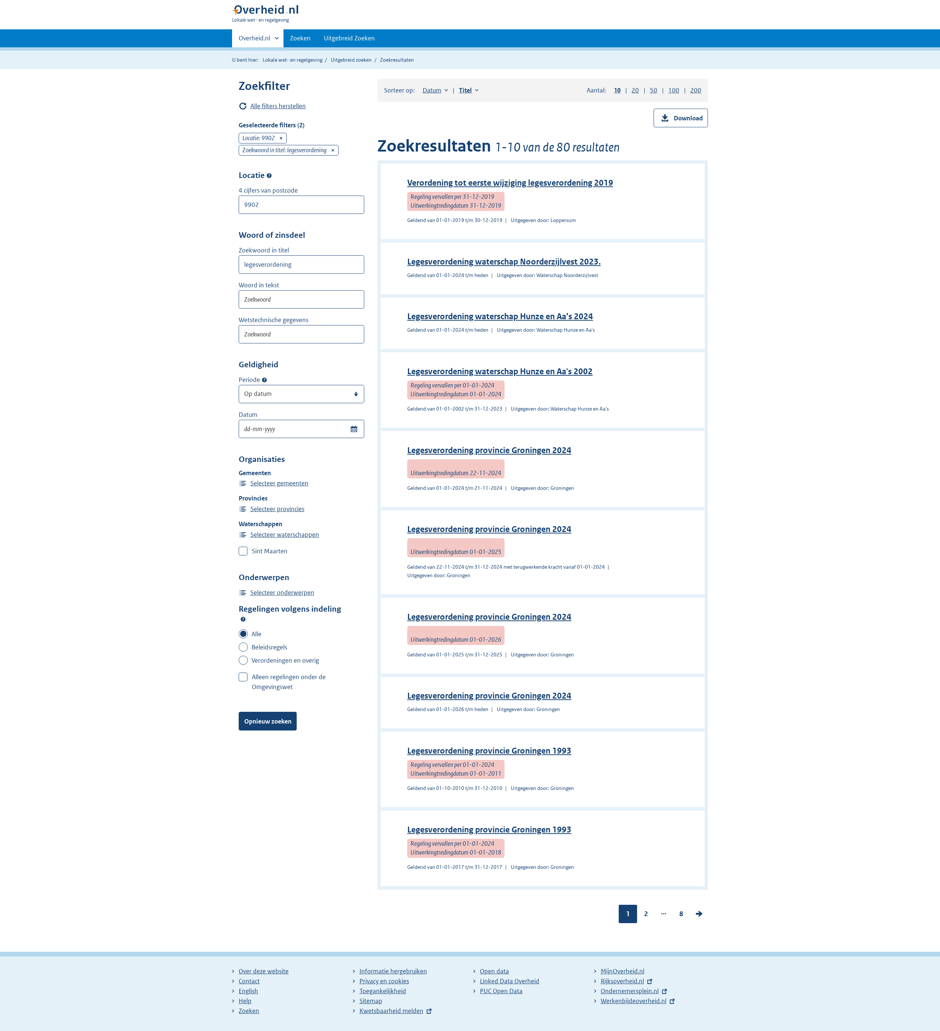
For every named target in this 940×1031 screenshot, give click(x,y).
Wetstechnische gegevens (273, 320)
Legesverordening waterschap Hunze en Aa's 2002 (500, 371)
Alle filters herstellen (278, 106)
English (248, 991)
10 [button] (617, 90)
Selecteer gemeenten (279, 483)
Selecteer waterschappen (284, 535)
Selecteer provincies (277, 509)
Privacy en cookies (384, 981)
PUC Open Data (501, 991)
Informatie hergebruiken (393, 971)
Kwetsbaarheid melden (391, 1011)
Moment (264, 380)
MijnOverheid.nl (622, 971)
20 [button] (635, 90)
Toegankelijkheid (382, 991)
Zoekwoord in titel (264, 250)
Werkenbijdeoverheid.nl (633, 1001)
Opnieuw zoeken (268, 721)
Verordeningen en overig (285, 660)
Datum (248, 414)
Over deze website (264, 971)
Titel (468, 90)
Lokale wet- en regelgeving (292, 60)
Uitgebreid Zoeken (349, 38)
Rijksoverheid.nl (622, 981)
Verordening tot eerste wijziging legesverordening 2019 (510, 183)
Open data (494, 971)
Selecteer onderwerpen (282, 593)
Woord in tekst (259, 285)
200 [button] (695, 90)
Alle (256, 634)
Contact (249, 981)
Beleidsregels (269, 647)
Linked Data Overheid (509, 981)
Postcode (269, 175)
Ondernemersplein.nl (630, 991)
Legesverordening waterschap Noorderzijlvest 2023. (504, 262)
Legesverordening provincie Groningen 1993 (489, 751)
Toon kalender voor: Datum (354, 428)
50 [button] (653, 90)
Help (245, 1001)
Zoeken (300, 38)
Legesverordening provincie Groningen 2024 (489, 450)
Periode (249, 379)
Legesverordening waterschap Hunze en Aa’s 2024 (500, 316)
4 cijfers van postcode (268, 190)
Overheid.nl (254, 40)
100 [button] (673, 90)
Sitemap (370, 1001)
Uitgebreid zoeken (351, 60)
